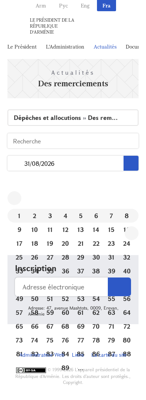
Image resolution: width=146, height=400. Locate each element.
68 (65, 326)
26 (34, 257)
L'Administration (65, 46)
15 (111, 229)
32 (126, 257)
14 (96, 229)
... (16, 163)
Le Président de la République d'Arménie (52, 26)
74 (34, 340)
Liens (78, 354)
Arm (41, 5)
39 (111, 271)
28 (65, 257)
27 (50, 257)
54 (96, 299)
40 (127, 271)
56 (127, 299)
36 (65, 271)
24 (126, 243)
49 (19, 299)
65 (19, 326)
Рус (63, 5)
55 (111, 299)
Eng (85, 5)
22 (96, 243)
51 (50, 299)
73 (19, 340)
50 (35, 299)
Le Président (22, 46)
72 (127, 326)
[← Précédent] (14, 198)
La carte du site (109, 354)
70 (96, 326)
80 (127, 340)
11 (50, 229)
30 (96, 257)
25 (19, 257)
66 (35, 326)
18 (34, 243)
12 (66, 229)
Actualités (105, 46)
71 (112, 326)
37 (80, 271)
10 (34, 229)
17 (19, 243)
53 (81, 299)
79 (111, 340)
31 (111, 257)
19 (50, 243)
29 (80, 257)
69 (81, 326)
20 (65, 243)
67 (50, 326)
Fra (106, 5)
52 (65, 299)
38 (96, 271)
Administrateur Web (41, 354)
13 (80, 229)
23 (111, 243)
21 (81, 243)
